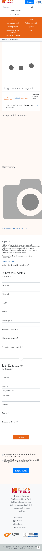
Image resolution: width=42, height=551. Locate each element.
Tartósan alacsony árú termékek (13, 31)
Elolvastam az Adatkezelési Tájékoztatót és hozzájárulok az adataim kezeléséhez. (22, 461)
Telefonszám (6, 294)
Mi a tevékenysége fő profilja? (11, 347)
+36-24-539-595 (17, 14)
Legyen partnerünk (13, 23)
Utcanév (4, 413)
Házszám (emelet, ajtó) (9, 422)
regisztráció (16, 98)
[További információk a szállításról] (12, 536)
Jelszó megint (6, 320)
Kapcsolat (31, 27)
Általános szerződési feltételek (21, 499)
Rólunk (31, 19)
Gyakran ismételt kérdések (21, 508)
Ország (4, 386)
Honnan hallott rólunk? (9, 329)
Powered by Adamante (27, 548)
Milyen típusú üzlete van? (10, 338)
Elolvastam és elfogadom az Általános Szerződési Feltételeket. (20, 455)
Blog (31, 30)
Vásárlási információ (31, 23)
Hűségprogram (13, 27)
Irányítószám (6, 395)
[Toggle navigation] (3, 12)
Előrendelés (14, 40)
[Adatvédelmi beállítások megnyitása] (38, 547)
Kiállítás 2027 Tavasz (13, 36)
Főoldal (13, 19)
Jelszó (3, 312)
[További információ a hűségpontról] (37, 106)
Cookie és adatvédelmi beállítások (21, 505)
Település (5, 404)
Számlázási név (7, 369)
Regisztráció (21, 470)
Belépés (30, 2)
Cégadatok (21, 511)
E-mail (4, 303)
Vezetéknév (5, 276)
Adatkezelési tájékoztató (21, 496)
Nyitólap (4, 40)
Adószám (5, 378)
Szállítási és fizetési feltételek (21, 502)
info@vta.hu (17, 11)
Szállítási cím (22, 437)
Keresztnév (5, 285)
